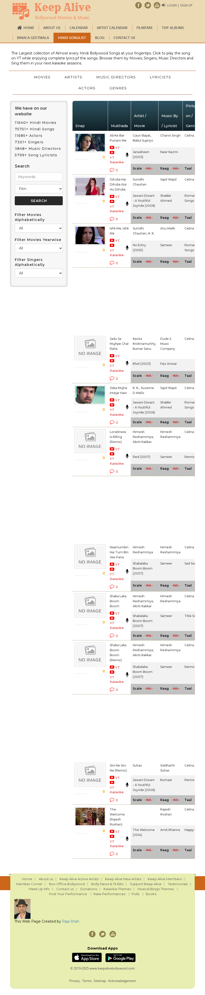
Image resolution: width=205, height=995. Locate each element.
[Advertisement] (112, 301)
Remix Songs (194, 457)
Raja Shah (70, 921)
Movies (42, 77)
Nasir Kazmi (169, 152)
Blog (99, 37)
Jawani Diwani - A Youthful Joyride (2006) (144, 200)
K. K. (151, 233)
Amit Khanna (170, 830)
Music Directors (116, 77)
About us (51, 27)
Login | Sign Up (179, 5)
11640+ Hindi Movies (35, 122)
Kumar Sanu (142, 349)
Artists (73, 77)
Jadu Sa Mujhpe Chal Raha (119, 344)
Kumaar (166, 780)
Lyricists (160, 77)
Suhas (137, 765)
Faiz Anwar (168, 364)
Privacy (74, 981)
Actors (87, 88)
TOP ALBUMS (173, 27)
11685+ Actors (28, 135)
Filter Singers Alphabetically (30, 262)
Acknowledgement (122, 981)
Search (22, 166)
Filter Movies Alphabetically (30, 217)
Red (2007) (141, 457)
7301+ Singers (29, 142)
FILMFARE (144, 27)
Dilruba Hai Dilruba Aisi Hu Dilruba (118, 184)
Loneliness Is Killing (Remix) (118, 437)
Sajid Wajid (168, 179)
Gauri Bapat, (142, 135)
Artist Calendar (112, 27)
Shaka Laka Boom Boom (118, 601)
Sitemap (100, 981)
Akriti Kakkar (142, 442)
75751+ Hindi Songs (34, 129)
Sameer (166, 245)
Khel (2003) (142, 364)
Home (29, 27)
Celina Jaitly (193, 135)
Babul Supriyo (143, 140)
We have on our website (31, 111)
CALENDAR (79, 27)
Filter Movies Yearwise (38, 239)
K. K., (136, 388)
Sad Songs (192, 563)
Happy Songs (194, 830)
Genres (118, 88)
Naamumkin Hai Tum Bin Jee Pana (119, 552)
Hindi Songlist (72, 37)
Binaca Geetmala (33, 37)
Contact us (124, 37)
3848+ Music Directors (38, 148)
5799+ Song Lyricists (36, 155)
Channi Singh (170, 135)
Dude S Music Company (167, 344)
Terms (87, 981)
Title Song (192, 616)
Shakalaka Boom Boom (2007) (142, 568)
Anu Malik (167, 228)
